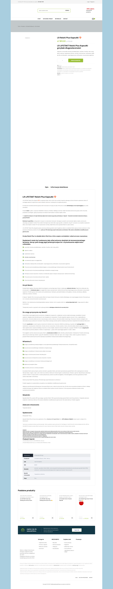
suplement (88, 70)
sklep (84, 70)
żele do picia (31, 565)
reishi (75, 70)
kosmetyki (22, 553)
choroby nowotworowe (30, 257)
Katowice (78, 68)
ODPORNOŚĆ (22, 497)
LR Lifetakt (71, 73)
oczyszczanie (65, 70)
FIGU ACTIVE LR (82, 495)
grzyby (67, 68)
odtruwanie (71, 70)
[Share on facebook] (60, 75)
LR (80, 68)
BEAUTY (63, 68)
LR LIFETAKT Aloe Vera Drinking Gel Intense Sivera (26, 499)
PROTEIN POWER (89, 495)
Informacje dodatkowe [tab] (59, 187)
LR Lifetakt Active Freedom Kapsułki (65, 499)
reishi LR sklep (80, 70)
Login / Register (90, 1)
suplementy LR (60, 71)
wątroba (81, 71)
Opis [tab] (46, 187)
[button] (77, 530)
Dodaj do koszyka (75, 60)
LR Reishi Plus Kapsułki (86, 68)
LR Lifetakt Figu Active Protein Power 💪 (86, 499)
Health (70, 68)
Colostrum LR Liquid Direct (53, 419)
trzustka (77, 71)
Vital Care (49, 236)
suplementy (27, 551)
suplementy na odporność (69, 71)
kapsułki (74, 68)
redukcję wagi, (75, 565)
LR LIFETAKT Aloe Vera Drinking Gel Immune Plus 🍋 (46, 499)
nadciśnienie (59, 70)
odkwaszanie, (57, 565)
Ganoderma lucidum (73, 215)
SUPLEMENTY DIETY (30, 497)
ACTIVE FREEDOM (63, 495)
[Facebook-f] (21, 577)
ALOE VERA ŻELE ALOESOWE (26, 495)
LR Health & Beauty (65, 73)
